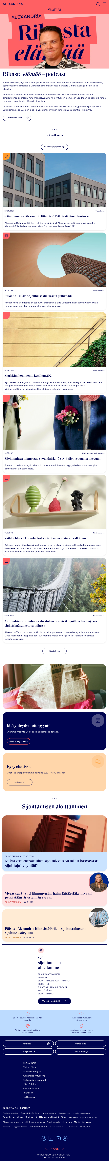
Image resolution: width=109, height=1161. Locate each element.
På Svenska (29, 1097)
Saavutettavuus (31, 1088)
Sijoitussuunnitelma (13, 1122)
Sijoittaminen (46, 994)
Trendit (42, 978)
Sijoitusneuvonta (88, 1117)
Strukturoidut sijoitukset (59, 1122)
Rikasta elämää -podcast (52, 987)
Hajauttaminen (49, 1113)
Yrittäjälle (45, 991)
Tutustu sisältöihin (51, 1001)
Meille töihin (29, 1067)
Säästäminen (82, 1122)
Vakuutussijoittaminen (57, 1127)
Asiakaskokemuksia (10, 1113)
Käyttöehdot (29, 1084)
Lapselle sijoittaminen (81, 1113)
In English (28, 1093)
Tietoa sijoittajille (32, 1071)
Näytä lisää (54, 651)
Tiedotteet (44, 984)
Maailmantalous (13, 1117)
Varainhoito (73, 1127)
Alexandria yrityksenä (34, 1076)
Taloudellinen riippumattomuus (15, 1127)
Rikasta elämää (49, 1117)
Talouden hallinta (38, 1127)
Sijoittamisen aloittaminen (54, 981)
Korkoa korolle (64, 1113)
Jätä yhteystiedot (19, 741)
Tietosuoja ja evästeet (34, 1080)
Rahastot (31, 1117)
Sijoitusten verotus (35, 1122)
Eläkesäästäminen (49, 974)
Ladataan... (20, 782)
